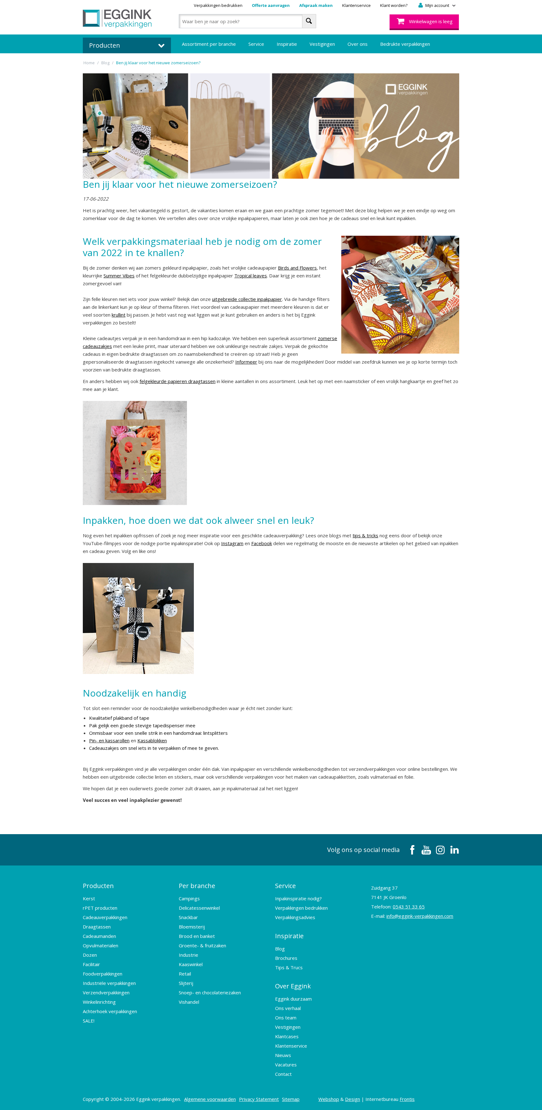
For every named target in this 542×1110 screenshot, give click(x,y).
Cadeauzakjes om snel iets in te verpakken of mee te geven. (154, 748)
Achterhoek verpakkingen (110, 1011)
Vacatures (286, 1064)
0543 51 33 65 (409, 906)
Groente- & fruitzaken (202, 945)
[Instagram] (440, 850)
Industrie (188, 955)
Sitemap (291, 1099)
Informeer (246, 362)
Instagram (232, 543)
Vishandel (189, 1002)
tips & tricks (365, 535)
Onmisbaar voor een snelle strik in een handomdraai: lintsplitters (158, 733)
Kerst (89, 898)
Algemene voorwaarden (210, 1099)
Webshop (328, 1099)
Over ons (358, 44)
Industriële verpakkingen (109, 983)
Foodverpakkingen (102, 974)
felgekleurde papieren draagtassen (177, 381)
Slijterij (186, 983)
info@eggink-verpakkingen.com (419, 916)
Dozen (90, 955)
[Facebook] (412, 850)
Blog (280, 948)
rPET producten (100, 908)
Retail (185, 974)
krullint (118, 315)
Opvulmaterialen (100, 945)
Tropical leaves (250, 275)
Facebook (261, 543)
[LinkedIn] (454, 850)
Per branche (197, 885)
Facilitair (91, 964)
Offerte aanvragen (271, 5)
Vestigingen (322, 44)
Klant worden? (393, 5)
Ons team (285, 1017)
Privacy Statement (259, 1099)
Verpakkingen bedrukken (218, 5)
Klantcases (287, 1036)
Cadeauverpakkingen (105, 917)
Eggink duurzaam (293, 999)
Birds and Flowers (297, 268)
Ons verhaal (288, 1008)
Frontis (407, 1099)
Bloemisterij (192, 926)
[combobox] (247, 21)
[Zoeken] (309, 21)
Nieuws (283, 1055)
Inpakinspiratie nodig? (298, 898)
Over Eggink (293, 986)
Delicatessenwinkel (199, 908)
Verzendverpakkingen (106, 992)
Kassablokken (152, 740)
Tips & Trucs (289, 967)
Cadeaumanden (99, 936)
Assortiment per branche (209, 44)
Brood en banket (197, 936)
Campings (189, 898)
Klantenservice (356, 5)
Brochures (286, 958)
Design (352, 1099)
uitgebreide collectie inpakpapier (247, 299)
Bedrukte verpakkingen (405, 44)
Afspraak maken (316, 5)
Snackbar (188, 917)
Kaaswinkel (191, 964)
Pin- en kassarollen (109, 740)
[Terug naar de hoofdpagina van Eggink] (117, 18)
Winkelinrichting (99, 1002)
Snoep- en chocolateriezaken (210, 992)
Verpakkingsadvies (295, 917)
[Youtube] (426, 850)
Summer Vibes (119, 275)
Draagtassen (97, 926)
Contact (283, 1074)
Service (256, 44)
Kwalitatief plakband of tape (119, 718)
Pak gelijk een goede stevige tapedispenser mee (142, 725)
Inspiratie (287, 44)
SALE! (88, 1021)
